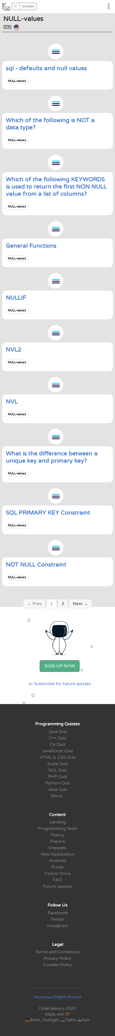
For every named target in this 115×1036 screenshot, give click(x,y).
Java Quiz (57, 731)
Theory (57, 835)
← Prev (34, 603)
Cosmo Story (57, 873)
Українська (43, 997)
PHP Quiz (57, 776)
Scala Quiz (57, 763)
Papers (57, 841)
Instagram (57, 925)
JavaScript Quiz (57, 751)
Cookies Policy (57, 964)
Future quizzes (57, 886)
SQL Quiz (57, 770)
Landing (57, 822)
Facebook (58, 913)
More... (57, 796)
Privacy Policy (57, 958)
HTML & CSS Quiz (58, 757)
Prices (57, 867)
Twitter (57, 919)
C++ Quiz (57, 738)
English (59, 997)
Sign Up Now (59, 666)
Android (57, 860)
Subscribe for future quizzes (62, 683)
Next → (80, 603)
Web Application (57, 854)
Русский (74, 997)
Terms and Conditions (57, 952)
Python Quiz (57, 783)
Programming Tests (57, 828)
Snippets (57, 847)
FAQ (57, 880)
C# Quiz (57, 744)
